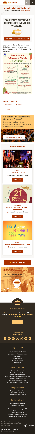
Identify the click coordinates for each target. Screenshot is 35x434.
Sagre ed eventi (17, 348)
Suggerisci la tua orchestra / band (17, 416)
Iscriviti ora (17, 322)
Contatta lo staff (17, 362)
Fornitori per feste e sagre (17, 412)
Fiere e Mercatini (17, 368)
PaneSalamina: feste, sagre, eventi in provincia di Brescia (10, 3)
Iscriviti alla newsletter (13, 274)
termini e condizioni (7, 431)
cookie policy (16, 429)
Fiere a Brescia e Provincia (17, 371)
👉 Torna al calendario (17, 262)
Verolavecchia (25, 10)
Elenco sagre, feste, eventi (17, 353)
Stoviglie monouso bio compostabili (17, 409)
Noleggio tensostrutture (17, 405)
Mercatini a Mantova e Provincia (17, 380)
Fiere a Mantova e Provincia (17, 374)
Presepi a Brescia (17, 358)
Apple (8, 109)
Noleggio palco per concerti (17, 403)
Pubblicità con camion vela (18, 411)
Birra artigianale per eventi (17, 392)
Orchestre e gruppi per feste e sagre (17, 414)
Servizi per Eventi (17, 400)
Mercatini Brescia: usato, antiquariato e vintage (17, 376)
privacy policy (6, 429)
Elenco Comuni (17, 356)
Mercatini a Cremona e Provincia (17, 378)
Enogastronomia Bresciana (17, 391)
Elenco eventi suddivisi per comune (17, 354)
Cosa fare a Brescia (17, 360)
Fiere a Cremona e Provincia (17, 373)
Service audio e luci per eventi (17, 407)
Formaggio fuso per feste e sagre (17, 394)
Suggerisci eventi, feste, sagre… (17, 351)
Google (19, 105)
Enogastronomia (17, 388)
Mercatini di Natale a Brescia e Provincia (17, 382)
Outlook (9, 105)
